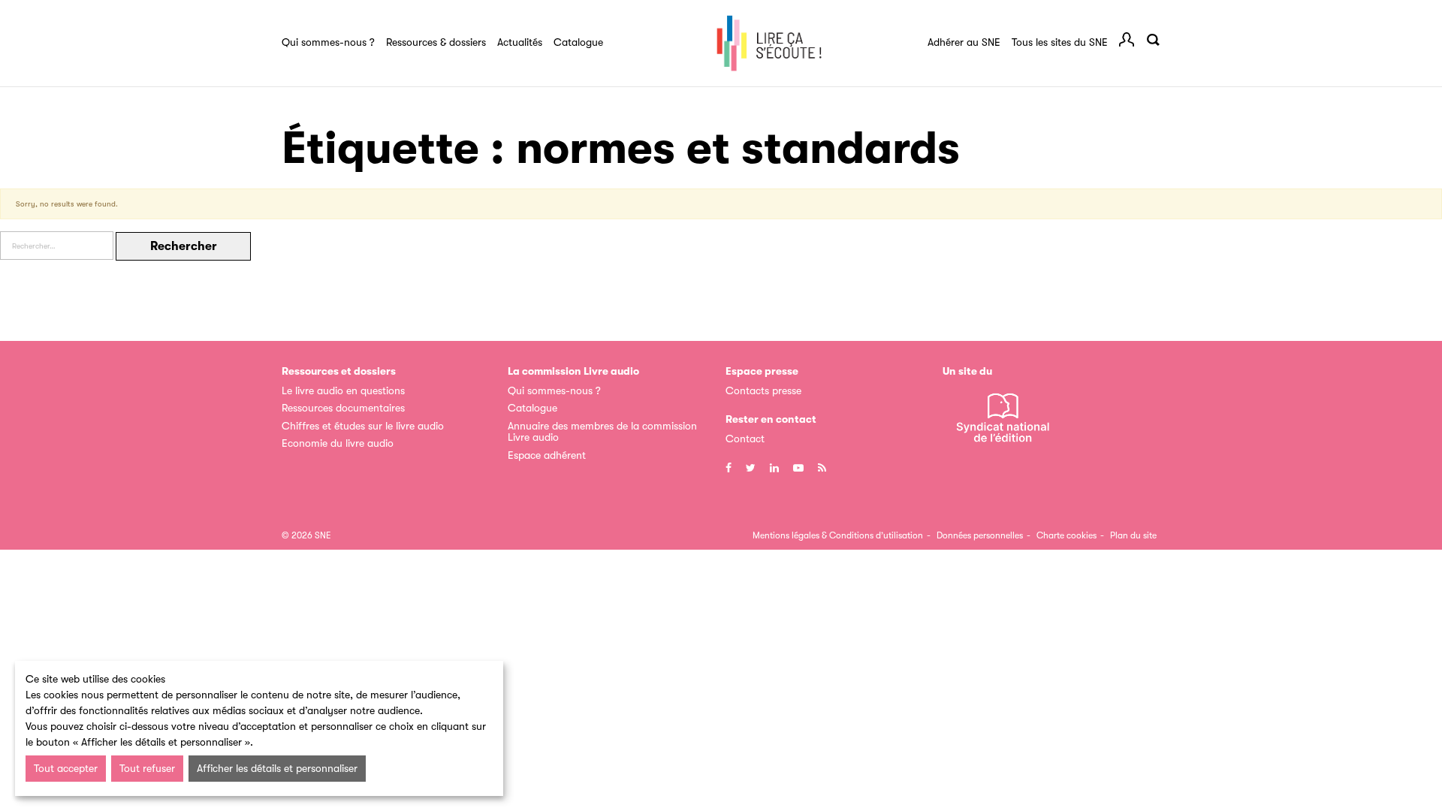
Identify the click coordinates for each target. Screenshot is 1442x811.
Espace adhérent (547, 455)
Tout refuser (147, 768)
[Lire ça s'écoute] (769, 43)
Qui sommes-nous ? (328, 42)
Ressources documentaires (343, 408)
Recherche (1152, 39)
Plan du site (1133, 535)
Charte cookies (1066, 535)
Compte (1126, 39)
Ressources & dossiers (436, 42)
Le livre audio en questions (343, 390)
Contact (745, 439)
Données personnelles (980, 535)
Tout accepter (66, 768)
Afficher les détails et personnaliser (277, 768)
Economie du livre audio (338, 443)
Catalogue (578, 42)
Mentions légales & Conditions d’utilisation (838, 535)
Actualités (519, 42)
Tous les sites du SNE (1060, 42)
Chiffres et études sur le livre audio (363, 426)
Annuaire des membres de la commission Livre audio (602, 431)
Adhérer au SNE (964, 42)
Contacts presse (763, 390)
